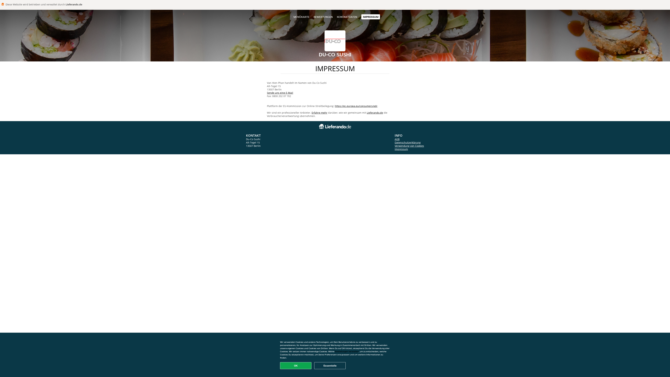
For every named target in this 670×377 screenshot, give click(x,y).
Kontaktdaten (347, 17)
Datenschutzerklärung (408, 142)
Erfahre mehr (319, 112)
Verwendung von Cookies (409, 145)
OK (296, 365)
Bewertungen (323, 17)
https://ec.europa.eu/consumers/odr (356, 106)
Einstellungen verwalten (347, 351)
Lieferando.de (375, 112)
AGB (397, 139)
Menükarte (301, 17)
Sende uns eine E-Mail (280, 92)
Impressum (370, 17)
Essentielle (330, 365)
